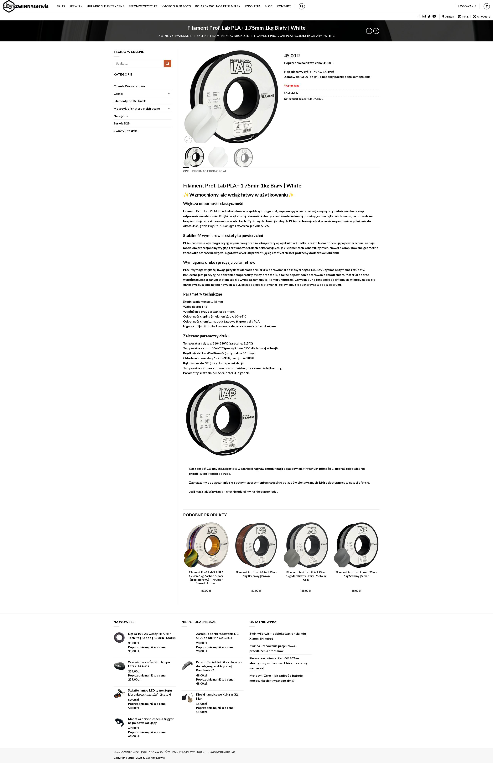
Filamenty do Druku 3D (229, 35)
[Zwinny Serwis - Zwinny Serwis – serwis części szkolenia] (27, 6)
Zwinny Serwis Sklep (175, 35)
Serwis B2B (122, 123)
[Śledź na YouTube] (434, 16)
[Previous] (189, 96)
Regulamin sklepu (126, 751)
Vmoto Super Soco (176, 6)
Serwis (75, 6)
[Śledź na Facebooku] (419, 16)
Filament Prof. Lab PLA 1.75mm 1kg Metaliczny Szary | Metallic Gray (306, 576)
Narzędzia (121, 116)
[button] (467, 6)
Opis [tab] (186, 171)
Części (118, 93)
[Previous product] (376, 31)
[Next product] (369, 31)
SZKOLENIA (253, 6)
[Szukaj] (302, 6)
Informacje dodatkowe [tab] (209, 171)
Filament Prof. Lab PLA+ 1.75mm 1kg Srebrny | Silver (356, 574)
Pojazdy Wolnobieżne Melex (217, 6)
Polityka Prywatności (188, 751)
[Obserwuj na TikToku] (429, 16)
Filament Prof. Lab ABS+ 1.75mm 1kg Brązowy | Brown (256, 574)
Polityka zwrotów (155, 751)
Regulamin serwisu (221, 751)
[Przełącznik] (169, 93)
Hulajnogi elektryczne (105, 6)
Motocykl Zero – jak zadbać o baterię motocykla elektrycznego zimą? (276, 678)
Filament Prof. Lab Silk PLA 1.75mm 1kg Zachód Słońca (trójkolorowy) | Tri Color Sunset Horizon (206, 578)
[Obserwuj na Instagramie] (424, 16)
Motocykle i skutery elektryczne (137, 108)
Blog (268, 6)
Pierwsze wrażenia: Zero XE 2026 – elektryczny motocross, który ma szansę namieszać (278, 663)
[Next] (271, 96)
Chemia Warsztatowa (129, 86)
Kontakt (284, 6)
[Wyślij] (167, 63)
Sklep (61, 6)
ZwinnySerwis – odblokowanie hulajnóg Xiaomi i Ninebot (277, 636)
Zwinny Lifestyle (126, 131)
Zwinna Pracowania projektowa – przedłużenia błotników (273, 648)
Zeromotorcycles (142, 6)
